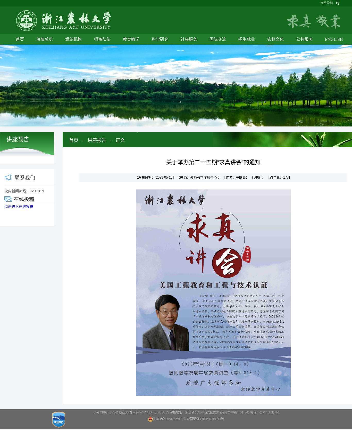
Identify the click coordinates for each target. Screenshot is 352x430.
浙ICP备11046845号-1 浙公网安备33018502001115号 (189, 419)
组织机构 (73, 39)
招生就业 (246, 39)
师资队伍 (102, 39)
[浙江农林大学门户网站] (63, 20)
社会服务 (189, 39)
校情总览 (44, 39)
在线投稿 (327, 3)
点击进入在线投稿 (18, 206)
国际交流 (217, 39)
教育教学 (131, 39)
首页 (20, 39)
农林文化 (275, 39)
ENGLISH (334, 39)
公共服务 (304, 39)
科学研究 (160, 39)
